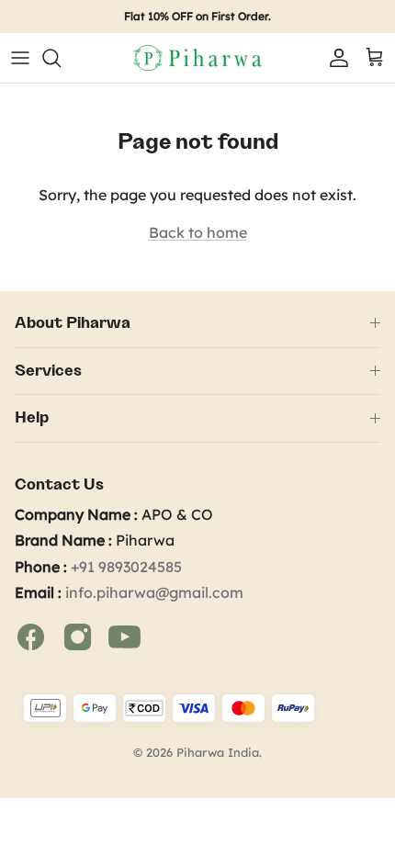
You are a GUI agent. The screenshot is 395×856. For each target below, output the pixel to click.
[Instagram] (79, 635)
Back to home (198, 232)
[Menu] (20, 58)
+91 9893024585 (126, 567)
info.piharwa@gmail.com (154, 592)
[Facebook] (33, 635)
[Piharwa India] (197, 57)
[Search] (60, 58)
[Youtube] (124, 635)
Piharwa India (217, 752)
